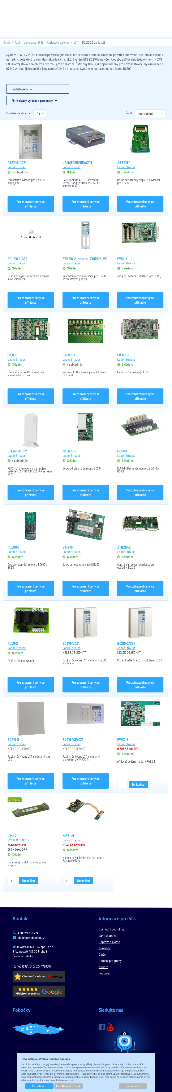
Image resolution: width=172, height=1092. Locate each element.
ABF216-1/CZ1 (17, 162)
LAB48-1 (69, 354)
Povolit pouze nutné (68, 1086)
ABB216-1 (123, 162)
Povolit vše (39, 1086)
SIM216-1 (68, 547)
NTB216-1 (69, 451)
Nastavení (133, 1086)
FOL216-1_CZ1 (17, 258)
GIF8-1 (12, 354)
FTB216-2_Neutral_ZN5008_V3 (85, 258)
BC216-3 (13, 739)
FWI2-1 (122, 258)
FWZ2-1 (122, 739)
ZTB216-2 (123, 547)
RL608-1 (13, 547)
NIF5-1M (68, 835)
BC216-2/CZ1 (126, 643)
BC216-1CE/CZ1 (73, 739)
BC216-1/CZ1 (71, 643)
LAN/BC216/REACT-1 (77, 162)
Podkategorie (20, 89)
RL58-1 (122, 451)
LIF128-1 (123, 354)
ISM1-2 (12, 835)
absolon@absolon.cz (31, 937)
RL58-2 (13, 643)
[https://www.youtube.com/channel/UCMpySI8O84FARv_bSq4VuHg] (110, 1027)
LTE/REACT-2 (17, 451)
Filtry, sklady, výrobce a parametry (32, 100)
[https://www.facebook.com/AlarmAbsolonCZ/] (102, 1027)
